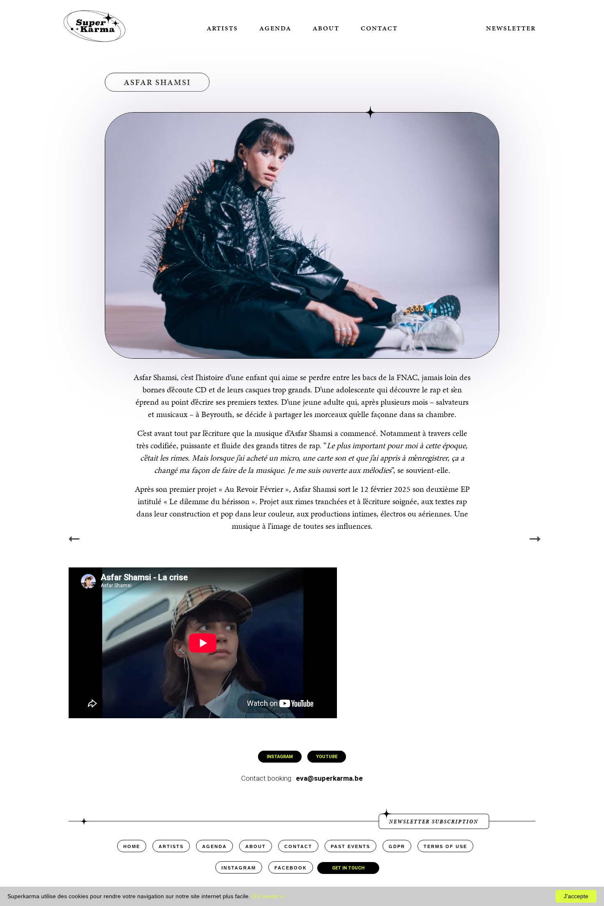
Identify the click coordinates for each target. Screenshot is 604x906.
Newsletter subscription (433, 821)
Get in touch (348, 868)
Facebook (290, 867)
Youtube (326, 756)
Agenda (275, 28)
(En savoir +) (268, 896)
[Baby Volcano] (535, 539)
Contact (379, 28)
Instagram (280, 756)
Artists (222, 28)
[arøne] (74, 539)
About (326, 28)
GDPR (397, 846)
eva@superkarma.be (329, 778)
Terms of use (445, 846)
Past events (350, 846)
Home (131, 846)
